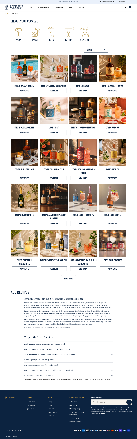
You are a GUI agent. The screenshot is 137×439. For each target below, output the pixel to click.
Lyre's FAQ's (30, 409)
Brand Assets (31, 405)
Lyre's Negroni (83, 85)
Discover (51, 416)
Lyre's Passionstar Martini (53, 260)
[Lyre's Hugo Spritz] (24, 198)
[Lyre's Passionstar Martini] (54, 243)
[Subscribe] (129, 402)
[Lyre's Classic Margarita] (54, 68)
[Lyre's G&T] (54, 110)
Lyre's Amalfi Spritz (24, 85)
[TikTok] (18, 431)
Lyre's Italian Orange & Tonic (83, 171)
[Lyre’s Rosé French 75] (83, 198)
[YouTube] (21, 431)
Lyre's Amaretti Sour (112, 85)
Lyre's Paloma (112, 127)
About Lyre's (31, 402)
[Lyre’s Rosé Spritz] (112, 198)
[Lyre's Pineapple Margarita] (24, 243)
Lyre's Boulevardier (112, 260)
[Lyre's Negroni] (83, 68)
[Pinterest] (12, 431)
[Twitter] (7, 431)
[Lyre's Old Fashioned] (24, 110)
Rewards (51, 409)
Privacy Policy (74, 418)
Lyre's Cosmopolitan (54, 169)
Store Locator (52, 412)
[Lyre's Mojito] (112, 152)
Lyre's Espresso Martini (83, 127)
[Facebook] (10, 431)
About (70, 7)
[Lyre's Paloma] (112, 110)
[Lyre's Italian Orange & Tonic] (83, 152)
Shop (31, 7)
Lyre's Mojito (112, 169)
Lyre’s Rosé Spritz (113, 214)
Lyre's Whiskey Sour (24, 169)
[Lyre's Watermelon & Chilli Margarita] (83, 243)
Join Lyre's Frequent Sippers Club (68, 2)
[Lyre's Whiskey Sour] (24, 152)
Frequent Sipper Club (43, 7)
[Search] (121, 7)
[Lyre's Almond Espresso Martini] (54, 198)
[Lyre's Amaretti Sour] (112, 68)
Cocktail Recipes (59, 7)
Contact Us (81, 7)
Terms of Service (75, 422)
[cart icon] (130, 7)
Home (7, 13)
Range (50, 402)
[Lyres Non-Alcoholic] (14, 7)
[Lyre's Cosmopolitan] (54, 152)
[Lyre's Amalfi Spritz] (24, 68)
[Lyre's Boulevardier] (112, 243)
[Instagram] (15, 431)
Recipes (50, 405)
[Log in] (125, 7)
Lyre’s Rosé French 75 (83, 214)
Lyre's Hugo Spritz (24, 214)
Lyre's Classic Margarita (53, 85)
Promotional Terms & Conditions (76, 413)
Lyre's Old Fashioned (24, 127)
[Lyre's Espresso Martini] (83, 110)
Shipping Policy (74, 409)
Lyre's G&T (54, 127)
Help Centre (73, 402)
